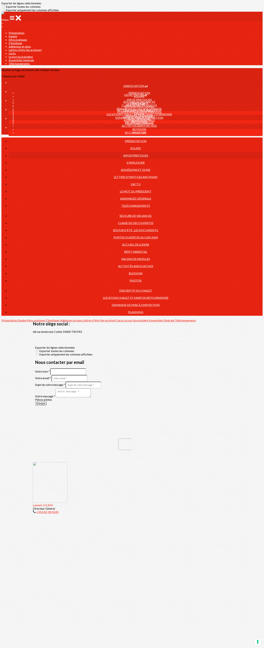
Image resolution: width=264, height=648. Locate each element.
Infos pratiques (18, 39)
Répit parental (135, 251)
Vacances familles (135, 259)
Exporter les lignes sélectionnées (21, 3)
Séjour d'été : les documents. (139, 108)
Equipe (13, 36)
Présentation (16, 33)
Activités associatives (139, 125)
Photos (136, 280)
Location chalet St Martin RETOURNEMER (139, 114)
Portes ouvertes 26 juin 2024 (136, 237)
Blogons (139, 129)
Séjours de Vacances (139, 102)
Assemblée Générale (21, 60)
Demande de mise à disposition (139, 117)
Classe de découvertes (135, 223)
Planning (139, 121)
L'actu (12, 53)
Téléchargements (19, 63)
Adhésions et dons (20, 46)
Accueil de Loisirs (135, 244)
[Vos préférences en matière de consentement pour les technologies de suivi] (257, 641)
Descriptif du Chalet (139, 110)
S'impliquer (15, 43)
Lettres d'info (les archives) (25, 50)
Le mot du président (21, 56)
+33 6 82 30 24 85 (47, 512)
